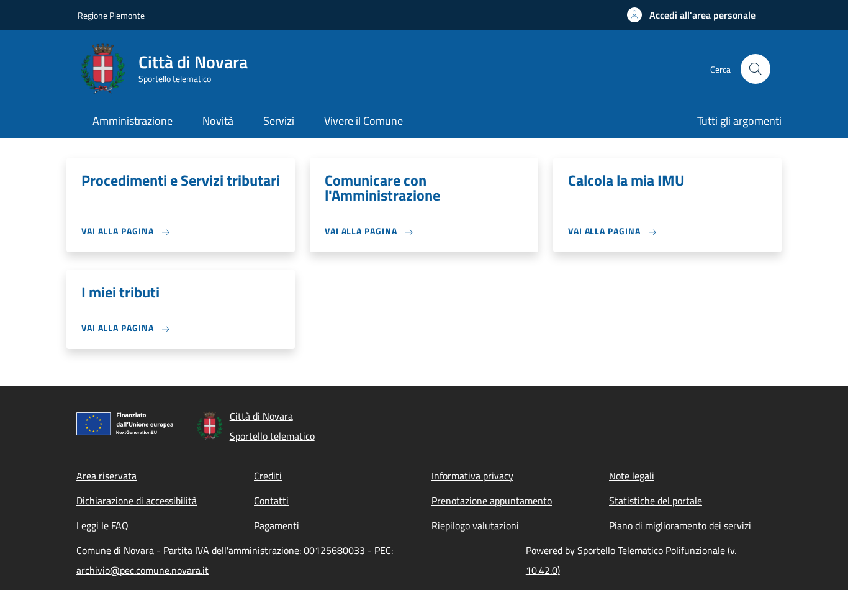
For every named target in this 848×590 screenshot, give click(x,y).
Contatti (271, 500)
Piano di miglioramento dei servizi (680, 525)
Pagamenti (276, 525)
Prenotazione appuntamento (491, 500)
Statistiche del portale (655, 500)
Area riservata (106, 475)
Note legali (631, 475)
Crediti (268, 475)
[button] (691, 15)
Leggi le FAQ (102, 525)
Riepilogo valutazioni (475, 525)
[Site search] (755, 69)
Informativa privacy (472, 475)
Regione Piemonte (111, 15)
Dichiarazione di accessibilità (136, 500)
